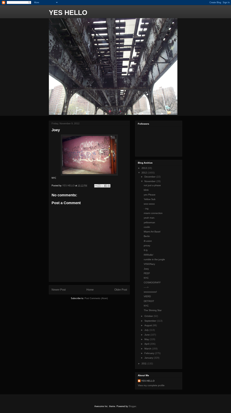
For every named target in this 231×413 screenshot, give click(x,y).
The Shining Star (153, 310)
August (148, 325)
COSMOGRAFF (152, 282)
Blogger (132, 406)
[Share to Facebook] (105, 186)
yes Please (149, 194)
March (148, 348)
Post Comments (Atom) (96, 298)
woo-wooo (149, 203)
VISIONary (149, 264)
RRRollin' (149, 254)
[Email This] (96, 186)
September (150, 320)
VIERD (147, 296)
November (150, 181)
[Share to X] (102, 186)
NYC (146, 278)
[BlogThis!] (99, 186)
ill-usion (148, 241)
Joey (146, 268)
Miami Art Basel (152, 231)
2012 (145, 172)
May (147, 339)
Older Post (120, 289)
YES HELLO (68, 12)
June (147, 334)
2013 (145, 168)
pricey (147, 245)
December (150, 176)
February (149, 353)
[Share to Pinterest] (108, 186)
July (146, 330)
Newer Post (59, 289)
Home (90, 289)
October (149, 316)
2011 (144, 363)
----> (146, 287)
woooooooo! (150, 291)
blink (146, 190)
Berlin (147, 236)
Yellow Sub (149, 199)
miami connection (153, 213)
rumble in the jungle (154, 259)
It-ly (146, 250)
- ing (146, 208)
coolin (147, 227)
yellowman (149, 222)
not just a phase (152, 185)
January (149, 357)
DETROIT (149, 301)
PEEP (147, 273)
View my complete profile (151, 385)
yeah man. (149, 217)
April (147, 343)
